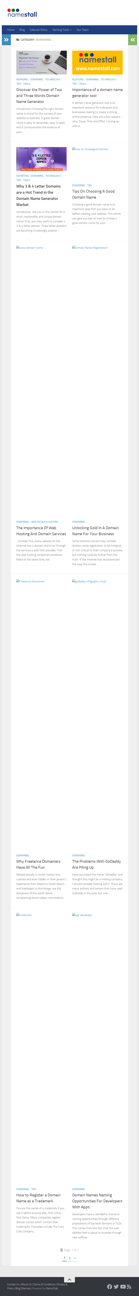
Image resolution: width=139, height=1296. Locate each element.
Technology (52, 79)
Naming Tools (60, 29)
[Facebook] (109, 1286)
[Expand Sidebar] (6, 39)
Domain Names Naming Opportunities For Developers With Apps (97, 1201)
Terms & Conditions (44, 1284)
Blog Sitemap (22, 1288)
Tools (26, 83)
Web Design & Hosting (44, 521)
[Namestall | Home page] (22, 12)
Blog (22, 29)
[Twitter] (116, 1286)
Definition (22, 175)
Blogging (78, 79)
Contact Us (13, 1284)
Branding (22, 79)
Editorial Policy (38, 29)
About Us (26, 1284)
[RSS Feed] (129, 1286)
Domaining (36, 79)
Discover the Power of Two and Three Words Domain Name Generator (39, 95)
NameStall (52, 1288)
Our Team (83, 29)
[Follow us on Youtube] (122, 1286)
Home (10, 29)
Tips (18, 83)
